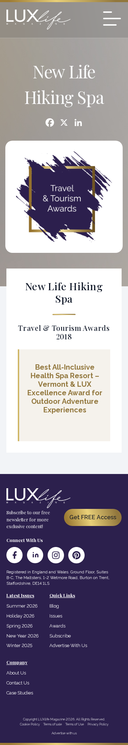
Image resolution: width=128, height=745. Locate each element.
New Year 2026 (22, 636)
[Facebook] (50, 123)
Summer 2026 (22, 606)
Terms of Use (74, 724)
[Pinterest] (76, 555)
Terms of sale (52, 724)
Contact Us (17, 683)
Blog (54, 606)
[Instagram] (56, 555)
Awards (57, 626)
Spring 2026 (19, 626)
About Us (16, 673)
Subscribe (60, 636)
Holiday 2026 (20, 616)
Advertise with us (64, 733)
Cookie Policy (30, 724)
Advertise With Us (68, 645)
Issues (55, 616)
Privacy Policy (97, 724)
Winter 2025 (19, 645)
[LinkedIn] (35, 555)
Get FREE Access (92, 517)
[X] (64, 123)
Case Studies (19, 692)
